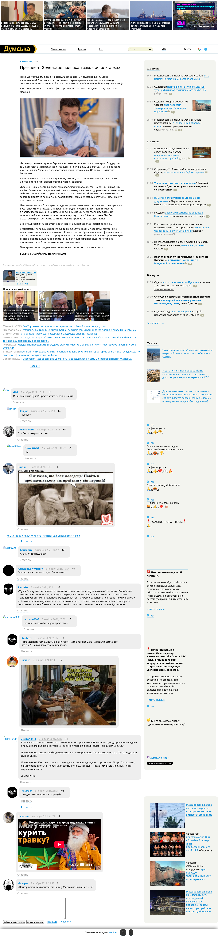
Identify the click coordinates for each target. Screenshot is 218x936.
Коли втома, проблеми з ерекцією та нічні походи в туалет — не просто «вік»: (178, 226)
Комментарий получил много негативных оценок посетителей (43, 535)
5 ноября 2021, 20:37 (46, 638)
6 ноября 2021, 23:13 (43, 411)
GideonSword (26, 429)
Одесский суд (162, 311)
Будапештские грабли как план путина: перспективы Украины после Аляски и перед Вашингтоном (79, 330)
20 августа (153, 275)
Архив (82, 49)
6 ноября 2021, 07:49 (44, 660)
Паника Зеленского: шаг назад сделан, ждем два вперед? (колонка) (58, 333)
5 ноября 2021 (26, 61)
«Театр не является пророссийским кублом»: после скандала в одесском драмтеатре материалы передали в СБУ (185, 374)
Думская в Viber (159, 757)
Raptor (22, 467)
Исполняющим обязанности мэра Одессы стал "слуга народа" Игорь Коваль (92, 316)
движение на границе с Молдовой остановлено (176, 261)
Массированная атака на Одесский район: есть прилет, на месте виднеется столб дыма (199, 809)
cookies (113, 932)
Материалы (58, 49)
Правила (52, 921)
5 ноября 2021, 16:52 (47, 550)
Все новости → (155, 323)
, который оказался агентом (186, 216)
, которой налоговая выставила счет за (178, 313)
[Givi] (6, 390)
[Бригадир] (9, 547)
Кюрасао (23, 816)
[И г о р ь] (8, 889)
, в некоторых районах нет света (173, 128)
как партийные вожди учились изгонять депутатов (177, 301)
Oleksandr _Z (28, 738)
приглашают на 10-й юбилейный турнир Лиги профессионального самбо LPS (180, 88)
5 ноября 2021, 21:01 (46, 790)
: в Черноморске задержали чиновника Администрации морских (180, 203)
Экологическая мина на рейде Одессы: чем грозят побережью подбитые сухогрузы (150, 25)
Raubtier (23, 587)
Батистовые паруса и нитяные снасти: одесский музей (171, 150)
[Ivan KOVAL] (14, 446)
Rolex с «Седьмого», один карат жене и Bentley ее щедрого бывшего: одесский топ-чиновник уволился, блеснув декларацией (106, 24)
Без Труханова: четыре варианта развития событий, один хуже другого (64, 326)
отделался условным (193, 245)
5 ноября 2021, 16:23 (40, 467)
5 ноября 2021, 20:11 (43, 587)
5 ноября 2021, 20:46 (50, 738)
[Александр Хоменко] (8, 575)
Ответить (18, 402)
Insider (26, 660)
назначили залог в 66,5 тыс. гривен (184, 172)
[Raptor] (8, 473)
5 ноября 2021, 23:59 (42, 883)
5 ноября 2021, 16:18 (48, 429)
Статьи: (153, 343)
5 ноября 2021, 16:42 (54, 448)
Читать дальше (156, 609)
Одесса (158, 282)
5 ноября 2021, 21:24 (43, 816)
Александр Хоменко (30, 568)
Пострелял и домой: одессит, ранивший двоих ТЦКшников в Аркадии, (181, 243)
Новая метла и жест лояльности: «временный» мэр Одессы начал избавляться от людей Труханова (56, 314)
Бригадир (26, 550)
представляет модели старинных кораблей (166, 157)
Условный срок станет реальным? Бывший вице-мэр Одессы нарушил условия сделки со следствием (19, 25)
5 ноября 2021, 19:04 (57, 568)
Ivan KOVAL (32, 448)
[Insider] (12, 666)
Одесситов (160, 86)
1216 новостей (22, 284)
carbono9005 (31, 619)
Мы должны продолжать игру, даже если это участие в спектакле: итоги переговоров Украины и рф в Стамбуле (69, 346)
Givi (15, 392)
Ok (123, 932)
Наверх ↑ (35, 365)
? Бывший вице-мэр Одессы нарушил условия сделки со (181, 186)
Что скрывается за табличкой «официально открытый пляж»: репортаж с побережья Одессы (187, 353)
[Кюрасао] (8, 822)
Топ (101, 49)
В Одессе (159, 212)
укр (164, 48)
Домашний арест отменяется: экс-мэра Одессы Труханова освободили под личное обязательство (19, 314)
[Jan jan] (11, 408)
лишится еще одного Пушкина (181, 282)
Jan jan (24, 411)
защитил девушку (180, 311)
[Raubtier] (8, 593)
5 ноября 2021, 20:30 (53, 619)
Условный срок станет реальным (175, 183)
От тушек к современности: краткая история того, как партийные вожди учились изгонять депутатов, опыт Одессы (62, 24)
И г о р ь (23, 883)
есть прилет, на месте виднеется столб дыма (181, 77)
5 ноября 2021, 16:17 (32, 392)
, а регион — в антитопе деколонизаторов (182, 284)
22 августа (153, 68)
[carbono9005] (11, 617)
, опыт (188, 303)
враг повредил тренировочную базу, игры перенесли (170, 108)
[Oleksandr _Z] (10, 742)
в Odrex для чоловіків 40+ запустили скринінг (181, 229)
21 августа (153, 141)
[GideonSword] (8, 436)
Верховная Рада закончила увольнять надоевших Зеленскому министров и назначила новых (77, 358)
